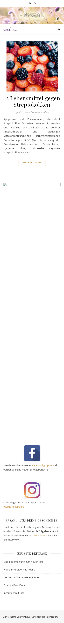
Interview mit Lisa (13, 593)
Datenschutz (38, 616)
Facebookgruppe (42, 465)
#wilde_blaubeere (13, 506)
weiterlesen (32, 162)
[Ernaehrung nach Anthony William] (10, 29)
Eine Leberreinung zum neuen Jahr (23, 561)
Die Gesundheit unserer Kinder (21, 577)
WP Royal (26, 616)
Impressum (52, 616)
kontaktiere (40, 535)
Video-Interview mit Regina (19, 569)
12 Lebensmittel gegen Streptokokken (32, 101)
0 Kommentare (40, 112)
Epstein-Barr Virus (14, 585)
